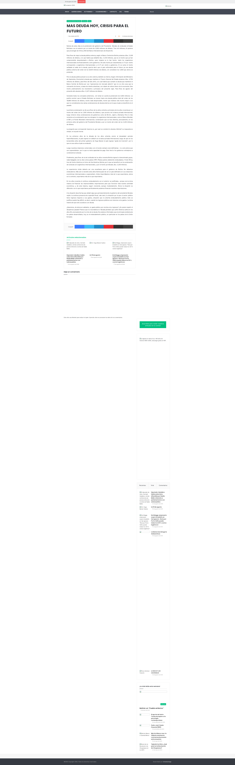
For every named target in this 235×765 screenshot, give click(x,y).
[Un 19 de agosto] (100, 247)
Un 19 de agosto (95, 255)
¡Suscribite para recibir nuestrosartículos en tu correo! (153, 325)
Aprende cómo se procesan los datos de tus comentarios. (106, 317)
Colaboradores (101, 11)
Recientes (142, 485)
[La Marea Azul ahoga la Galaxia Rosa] (145, 600)
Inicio (67, 11)
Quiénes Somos (77, 11)
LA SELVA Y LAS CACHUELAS (156, 672)
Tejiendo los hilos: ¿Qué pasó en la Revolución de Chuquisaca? (159, 746)
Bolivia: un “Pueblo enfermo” (152, 708)
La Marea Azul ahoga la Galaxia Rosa (159, 533)
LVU (120, 11)
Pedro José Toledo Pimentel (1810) (157, 726)
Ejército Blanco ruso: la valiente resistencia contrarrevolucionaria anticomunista (158, 736)
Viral (152, 485)
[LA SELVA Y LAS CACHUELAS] (145, 673)
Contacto (113, 11)
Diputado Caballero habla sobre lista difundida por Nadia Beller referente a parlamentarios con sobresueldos (75, 258)
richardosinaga (167, 761)
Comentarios (163, 485)
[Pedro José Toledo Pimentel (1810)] (145, 727)
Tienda (126, 11)
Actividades (88, 11)
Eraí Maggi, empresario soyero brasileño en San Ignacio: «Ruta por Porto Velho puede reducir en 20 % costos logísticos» (122, 258)
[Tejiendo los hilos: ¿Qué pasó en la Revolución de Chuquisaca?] (145, 747)
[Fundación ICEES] (69, 5)
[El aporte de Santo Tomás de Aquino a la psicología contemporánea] (145, 717)
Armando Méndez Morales (74, 21)
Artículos (84, 21)
